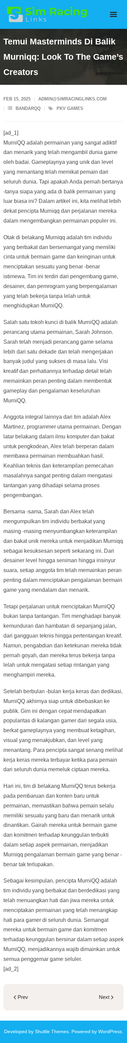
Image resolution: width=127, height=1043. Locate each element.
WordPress (110, 1031)
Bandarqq (28, 108)
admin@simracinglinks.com (72, 98)
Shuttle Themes (52, 1031)
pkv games (70, 108)
